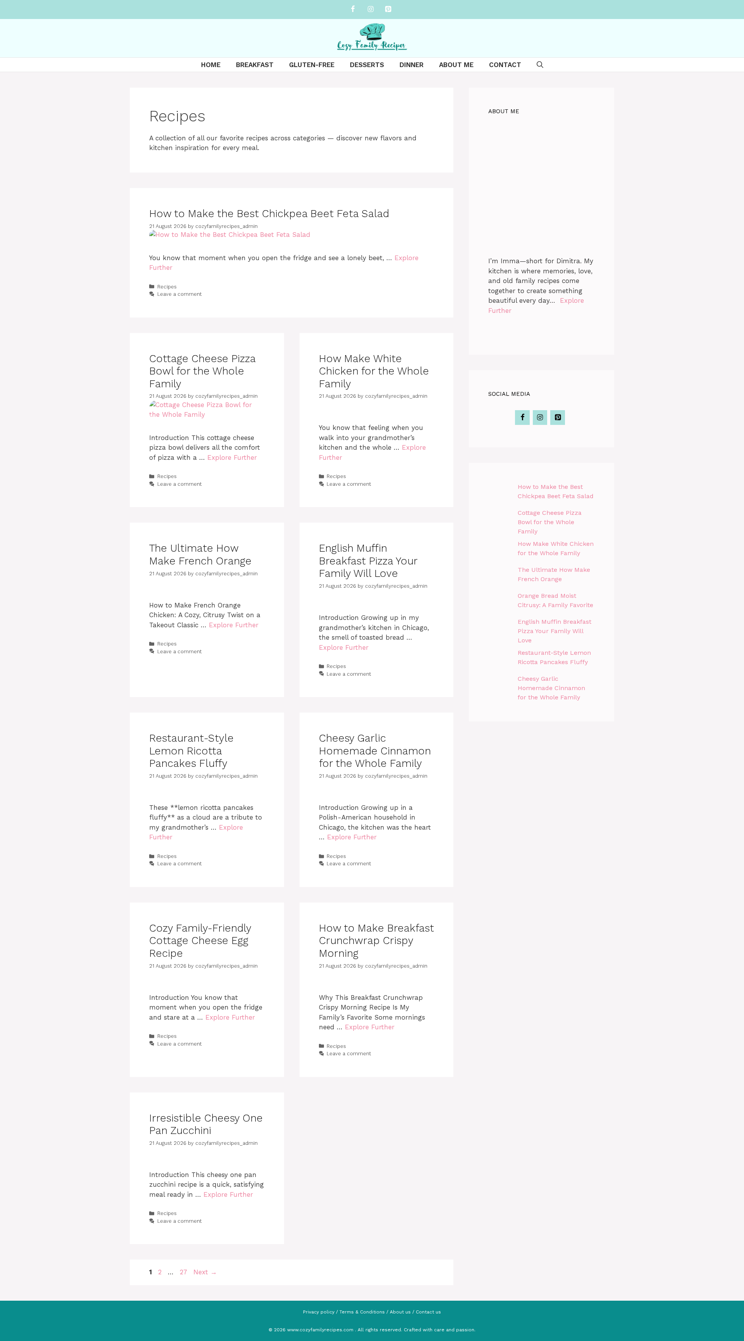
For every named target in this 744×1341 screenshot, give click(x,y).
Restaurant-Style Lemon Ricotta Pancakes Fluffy (191, 751)
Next (205, 1272)
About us (400, 1312)
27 (184, 1272)
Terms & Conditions (362, 1312)
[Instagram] (370, 9)
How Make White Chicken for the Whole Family (374, 371)
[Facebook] (353, 9)
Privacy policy (318, 1312)
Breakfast (255, 65)
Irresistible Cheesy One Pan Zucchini (206, 1124)
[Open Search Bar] (540, 65)
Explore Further (232, 457)
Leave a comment (179, 294)
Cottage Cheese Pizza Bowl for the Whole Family (202, 371)
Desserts (367, 65)
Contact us (428, 1312)
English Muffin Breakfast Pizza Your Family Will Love (368, 561)
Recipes (167, 287)
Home (210, 65)
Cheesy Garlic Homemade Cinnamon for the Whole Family (375, 751)
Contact (505, 65)
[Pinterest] (388, 9)
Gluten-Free (311, 65)
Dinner (412, 65)
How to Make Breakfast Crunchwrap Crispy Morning (376, 941)
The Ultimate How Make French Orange (200, 554)
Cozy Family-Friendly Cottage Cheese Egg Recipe (200, 941)
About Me (456, 65)
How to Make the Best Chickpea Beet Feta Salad (269, 213)
